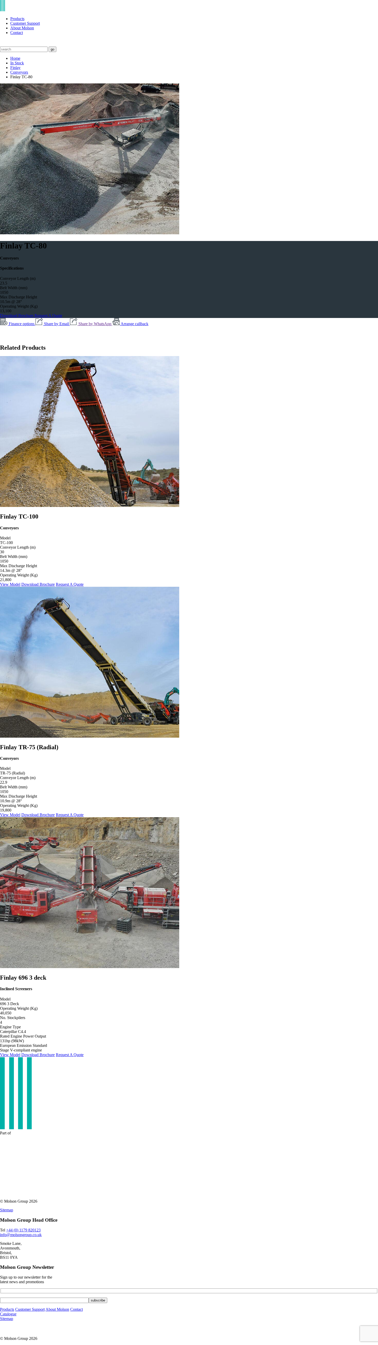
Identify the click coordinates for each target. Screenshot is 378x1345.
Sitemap (6, 1210)
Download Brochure (17, 315)
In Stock (17, 63)
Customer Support (25, 23)
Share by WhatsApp (95, 324)
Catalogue (8, 1314)
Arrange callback (134, 324)
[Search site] (3, 44)
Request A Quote (48, 315)
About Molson (22, 28)
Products (17, 18)
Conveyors (19, 72)
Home (15, 58)
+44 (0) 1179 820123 (23, 1230)
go (52, 49)
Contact (16, 32)
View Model (10, 584)
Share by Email (57, 324)
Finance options (22, 324)
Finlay (15, 67)
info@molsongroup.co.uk (21, 1234)
